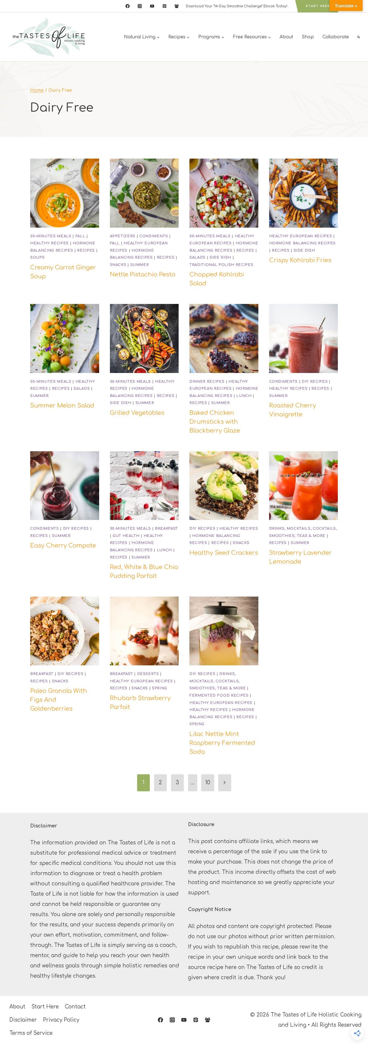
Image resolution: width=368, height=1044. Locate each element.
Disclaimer (23, 1020)
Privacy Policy (61, 1020)
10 (207, 782)
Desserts (148, 674)
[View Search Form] (358, 37)
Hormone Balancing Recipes (302, 243)
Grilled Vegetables (137, 413)
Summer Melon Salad (62, 405)
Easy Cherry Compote (63, 545)
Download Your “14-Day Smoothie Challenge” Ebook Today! (236, 6)
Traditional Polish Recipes (221, 265)
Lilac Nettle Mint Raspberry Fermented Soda (222, 743)
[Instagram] (140, 6)
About (286, 37)
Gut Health (126, 536)
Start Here (318, 6)
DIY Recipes (315, 381)
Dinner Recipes (206, 381)
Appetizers (123, 236)
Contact (75, 1006)
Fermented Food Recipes (219, 695)
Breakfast (166, 528)
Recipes (86, 250)
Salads (197, 257)
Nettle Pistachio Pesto (142, 274)
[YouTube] (152, 6)
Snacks (118, 265)
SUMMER (139, 265)
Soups (37, 257)
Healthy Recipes (49, 243)
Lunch (243, 396)
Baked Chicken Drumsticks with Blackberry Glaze (214, 422)
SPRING (159, 688)
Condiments (153, 236)
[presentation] (64, 193)
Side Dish (220, 257)
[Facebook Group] (177, 6)
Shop (308, 37)
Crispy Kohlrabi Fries (300, 260)
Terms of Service (31, 1033)
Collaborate (335, 37)
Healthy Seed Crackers (223, 553)
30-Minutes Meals (50, 236)
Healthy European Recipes (300, 236)
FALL (80, 236)
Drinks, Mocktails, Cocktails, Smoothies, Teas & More (217, 681)
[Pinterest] (164, 6)
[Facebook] (127, 6)
